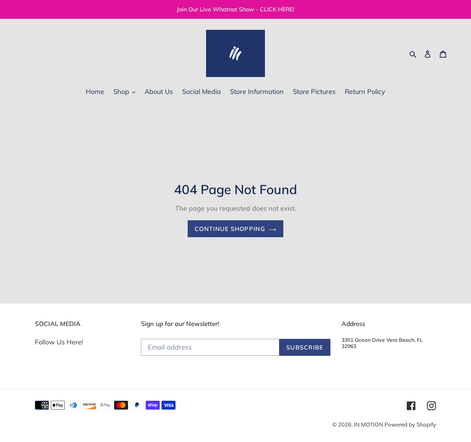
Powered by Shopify (410, 424)
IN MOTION (369, 424)
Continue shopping (230, 228)
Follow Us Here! (59, 342)
